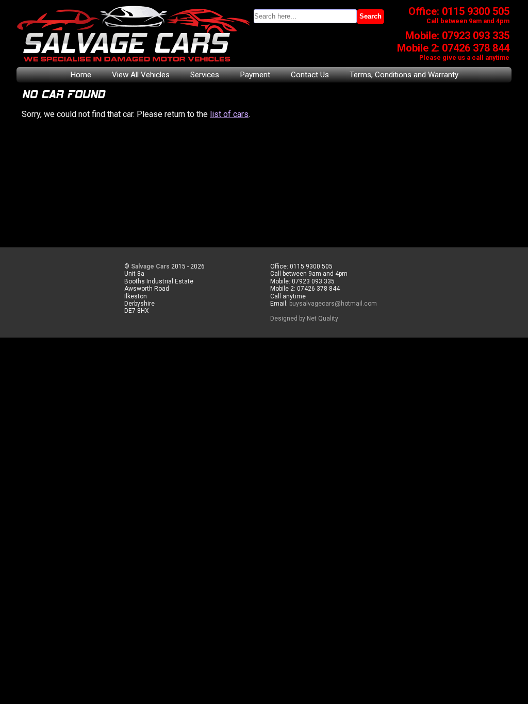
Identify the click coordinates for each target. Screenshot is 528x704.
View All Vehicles (141, 74)
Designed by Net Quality (304, 318)
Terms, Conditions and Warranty (404, 74)
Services (204, 74)
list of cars (229, 114)
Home (80, 74)
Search (370, 16)
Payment (255, 74)
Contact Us (310, 74)
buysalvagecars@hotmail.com (333, 303)
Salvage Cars (150, 266)
